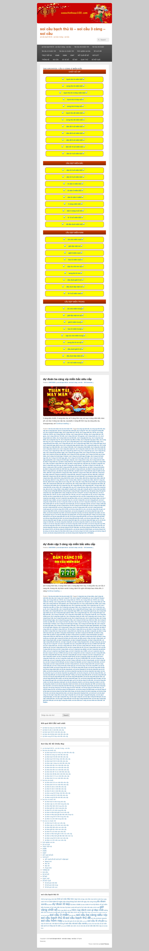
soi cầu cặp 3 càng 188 (53, 695)
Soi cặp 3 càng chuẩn (97, 638)
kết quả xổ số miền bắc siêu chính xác (67, 912)
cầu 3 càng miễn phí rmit (66, 443)
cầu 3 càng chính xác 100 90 (88, 600)
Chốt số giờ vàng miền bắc (48, 899)
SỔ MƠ (74, 60)
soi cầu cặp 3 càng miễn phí (63, 698)
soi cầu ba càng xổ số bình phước (63, 529)
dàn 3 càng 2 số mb (74, 211)
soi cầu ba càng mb (82, 673)
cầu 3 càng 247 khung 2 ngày (53, 432)
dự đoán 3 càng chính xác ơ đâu (96, 629)
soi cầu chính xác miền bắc (94, 700)
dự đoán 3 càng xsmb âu (80, 467)
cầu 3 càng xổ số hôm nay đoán (76, 454)
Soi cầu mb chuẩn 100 (81, 47)
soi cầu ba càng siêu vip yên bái (93, 525)
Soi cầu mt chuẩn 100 (49, 51)
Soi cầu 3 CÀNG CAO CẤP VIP (96, 644)
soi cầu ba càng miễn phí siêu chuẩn (73, 518)
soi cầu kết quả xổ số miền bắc (72, 921)
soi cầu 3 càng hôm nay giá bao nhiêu (66, 498)
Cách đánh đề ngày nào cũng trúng (85, 901)
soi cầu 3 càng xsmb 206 (50, 507)
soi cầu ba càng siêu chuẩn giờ (63, 522)
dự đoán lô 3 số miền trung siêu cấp (55, 810)
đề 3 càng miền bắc (76, 485)
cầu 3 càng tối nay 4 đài (55, 451)
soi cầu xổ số (90, 923)
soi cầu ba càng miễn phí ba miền (52, 518)
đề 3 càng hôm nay (64, 485)
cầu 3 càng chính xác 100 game (81, 602)
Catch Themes (105, 944)
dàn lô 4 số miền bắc (74, 153)
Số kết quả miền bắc (51, 883)
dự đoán (49, 904)
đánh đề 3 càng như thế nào (84, 474)
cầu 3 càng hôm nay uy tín (58, 441)
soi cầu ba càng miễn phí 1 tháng (86, 514)
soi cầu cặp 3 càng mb (75, 697)
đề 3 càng (75, 482)
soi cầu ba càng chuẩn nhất (51, 669)
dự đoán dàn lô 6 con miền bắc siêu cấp (56, 782)
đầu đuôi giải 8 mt (74, 349)
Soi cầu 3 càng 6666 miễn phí (78, 644)
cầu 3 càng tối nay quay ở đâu (73, 452)
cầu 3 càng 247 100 (82, 430)
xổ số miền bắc (81, 926)
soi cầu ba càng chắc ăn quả (94, 509)
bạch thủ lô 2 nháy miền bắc (74, 93)
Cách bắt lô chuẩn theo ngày (99, 899)
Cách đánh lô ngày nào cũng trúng (61, 901)
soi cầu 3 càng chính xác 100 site (66, 494)
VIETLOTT (95, 55)
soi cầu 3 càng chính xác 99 (55, 496)
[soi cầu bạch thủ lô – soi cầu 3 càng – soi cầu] (74, 23)
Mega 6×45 (48, 861)
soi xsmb (63, 926)
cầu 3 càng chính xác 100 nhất (55, 436)
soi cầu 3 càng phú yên (91, 500)
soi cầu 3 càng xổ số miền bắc (90, 662)
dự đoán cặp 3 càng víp (56, 638)
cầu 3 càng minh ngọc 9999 (81, 443)
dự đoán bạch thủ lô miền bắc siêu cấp (54, 732)
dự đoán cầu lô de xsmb (70, 638)
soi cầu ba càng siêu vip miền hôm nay (72, 525)
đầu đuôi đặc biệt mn (74, 287)
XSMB (57, 55)
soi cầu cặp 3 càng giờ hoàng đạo (85, 695)
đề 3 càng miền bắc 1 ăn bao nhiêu (92, 485)
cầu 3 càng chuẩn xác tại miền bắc (66, 438)
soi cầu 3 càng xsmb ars (65, 507)
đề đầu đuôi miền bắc (74, 224)
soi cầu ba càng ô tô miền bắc (84, 680)
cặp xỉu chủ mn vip (74, 266)
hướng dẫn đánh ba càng (58, 491)
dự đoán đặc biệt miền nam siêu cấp (55, 827)
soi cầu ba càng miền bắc (95, 673)
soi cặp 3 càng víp (95, 642)
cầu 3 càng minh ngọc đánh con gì (53, 445)
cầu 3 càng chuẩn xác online (90, 603)
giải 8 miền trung (74, 322)
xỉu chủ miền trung (74, 308)
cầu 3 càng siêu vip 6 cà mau (93, 616)
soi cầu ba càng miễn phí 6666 (95, 516)
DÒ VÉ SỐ (65, 60)
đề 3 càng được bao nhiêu (95, 483)
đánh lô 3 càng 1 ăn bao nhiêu (68, 480)
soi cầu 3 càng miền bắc (98, 653)
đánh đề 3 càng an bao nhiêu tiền (82, 472)
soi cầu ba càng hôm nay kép (73, 513)
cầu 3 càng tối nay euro (87, 451)
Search (66, 715)
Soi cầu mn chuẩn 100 (66, 51)
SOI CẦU (56, 60)
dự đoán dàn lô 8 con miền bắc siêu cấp (56, 784)
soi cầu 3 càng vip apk (49, 505)
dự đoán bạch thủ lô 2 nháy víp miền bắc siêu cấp (59, 752)
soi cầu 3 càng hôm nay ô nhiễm (78, 651)
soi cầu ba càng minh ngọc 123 (93, 518)
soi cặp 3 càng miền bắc (95, 640)
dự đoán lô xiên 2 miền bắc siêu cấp (53, 730)
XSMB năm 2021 (71, 926)
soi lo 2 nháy (48, 926)
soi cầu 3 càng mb (85, 653)
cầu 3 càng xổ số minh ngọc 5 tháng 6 (57, 456)
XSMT (72, 55)
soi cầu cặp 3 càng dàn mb (68, 695)
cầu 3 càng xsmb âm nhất (97, 460)
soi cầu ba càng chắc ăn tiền (96, 667)
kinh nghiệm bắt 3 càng (58, 493)
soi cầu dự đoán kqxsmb (99, 918)
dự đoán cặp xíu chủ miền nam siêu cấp (57, 825)
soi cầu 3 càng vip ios (62, 505)
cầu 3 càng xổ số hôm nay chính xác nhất (85, 620)
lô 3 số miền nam (74, 293)
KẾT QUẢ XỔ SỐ (83, 55)
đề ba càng (93, 487)
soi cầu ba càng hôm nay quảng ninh (65, 514)
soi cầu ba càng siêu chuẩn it (91, 682)
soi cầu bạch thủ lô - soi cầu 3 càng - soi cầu (69, 382)
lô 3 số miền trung (74, 362)
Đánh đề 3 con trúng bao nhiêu (88, 476)
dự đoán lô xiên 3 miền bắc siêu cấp (55, 789)
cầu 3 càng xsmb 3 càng (82, 460)
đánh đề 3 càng (51, 472)
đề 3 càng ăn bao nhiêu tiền (54, 483)
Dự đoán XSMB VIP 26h (87, 904)
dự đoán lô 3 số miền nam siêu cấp (55, 831)
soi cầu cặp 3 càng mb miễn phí (92, 697)
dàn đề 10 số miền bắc (74, 147)
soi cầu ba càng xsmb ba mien (56, 533)
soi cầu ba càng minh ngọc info (71, 520)
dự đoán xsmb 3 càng (80, 471)
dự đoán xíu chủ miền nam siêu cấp (55, 840)
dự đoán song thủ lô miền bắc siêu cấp (56, 795)
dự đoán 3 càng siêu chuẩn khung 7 (72, 465)
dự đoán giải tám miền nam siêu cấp (55, 829)
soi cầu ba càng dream (64, 511)
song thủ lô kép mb (74, 106)
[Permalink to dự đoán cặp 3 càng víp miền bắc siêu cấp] (67, 583)
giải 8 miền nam (74, 253)
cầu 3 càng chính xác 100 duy (79, 434)
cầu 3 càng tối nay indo (92, 618)
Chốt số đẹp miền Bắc (83, 899)
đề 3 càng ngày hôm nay (67, 487)
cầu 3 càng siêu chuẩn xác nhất (85, 449)
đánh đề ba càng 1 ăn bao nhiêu (73, 478)
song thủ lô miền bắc (74, 86)
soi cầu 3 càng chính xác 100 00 (67, 645)
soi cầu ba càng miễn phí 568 (78, 516)
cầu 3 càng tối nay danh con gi (71, 451)
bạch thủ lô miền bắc (74, 79)
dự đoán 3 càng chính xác (50, 462)
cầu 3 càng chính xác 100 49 (88, 432)
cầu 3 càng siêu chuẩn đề (98, 447)
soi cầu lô (85, 921)
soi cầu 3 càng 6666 (63, 644)
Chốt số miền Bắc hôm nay (67, 899)
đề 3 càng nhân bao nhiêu (81, 487)
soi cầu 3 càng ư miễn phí (98, 504)
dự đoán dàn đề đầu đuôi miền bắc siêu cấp (55, 734)
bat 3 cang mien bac (51, 430)
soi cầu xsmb (81, 923)
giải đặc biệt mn (75, 246)
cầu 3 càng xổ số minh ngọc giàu (58, 458)
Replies (91, 533)
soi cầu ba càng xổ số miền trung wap (83, 531)
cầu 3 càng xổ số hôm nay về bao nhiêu (85, 622)
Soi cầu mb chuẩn (98, 47)
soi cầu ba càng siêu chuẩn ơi (56, 524)
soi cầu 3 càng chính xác (91, 493)
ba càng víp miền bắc (83, 429)
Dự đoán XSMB (75, 904)
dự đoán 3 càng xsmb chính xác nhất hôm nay (56, 469)
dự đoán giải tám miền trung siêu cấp (56, 808)
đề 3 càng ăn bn (67, 483)
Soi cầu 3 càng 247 (77, 493)
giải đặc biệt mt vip (74, 315)
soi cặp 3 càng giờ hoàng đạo (78, 640)
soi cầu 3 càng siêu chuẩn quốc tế (65, 658)
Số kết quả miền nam (51, 887)
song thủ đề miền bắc (74, 120)
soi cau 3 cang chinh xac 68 (84, 494)
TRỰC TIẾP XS (47, 55)
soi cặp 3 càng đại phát (63, 640)
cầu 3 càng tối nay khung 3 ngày (55, 452)
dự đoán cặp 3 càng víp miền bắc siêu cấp (69, 544)
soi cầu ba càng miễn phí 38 (83, 675)
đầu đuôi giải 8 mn (75, 280)
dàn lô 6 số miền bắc (74, 170)
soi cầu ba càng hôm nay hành (55, 513)
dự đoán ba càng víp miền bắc (65, 471)
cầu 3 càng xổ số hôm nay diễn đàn (56, 454)
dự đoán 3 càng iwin (97, 463)
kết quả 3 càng (70, 491)
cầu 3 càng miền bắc (53, 609)
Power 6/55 (48, 868)
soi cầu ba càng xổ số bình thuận (82, 529)
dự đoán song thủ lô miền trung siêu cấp (57, 817)
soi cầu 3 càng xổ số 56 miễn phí (78, 505)
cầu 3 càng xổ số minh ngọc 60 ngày (79, 456)
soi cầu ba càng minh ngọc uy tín (89, 520)
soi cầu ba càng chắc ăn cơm (77, 509)
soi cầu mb (70, 923)
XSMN (65, 55)
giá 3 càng (77, 489)
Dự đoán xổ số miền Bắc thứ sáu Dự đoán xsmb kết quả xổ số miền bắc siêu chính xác (71, 907)
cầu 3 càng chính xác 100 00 (71, 432)
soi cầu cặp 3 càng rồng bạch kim (81, 698)
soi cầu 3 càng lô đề (79, 500)
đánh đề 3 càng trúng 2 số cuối (70, 476)
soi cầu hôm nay (51, 920)
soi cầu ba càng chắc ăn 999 (60, 509)
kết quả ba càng (94, 491)
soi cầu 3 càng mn (82, 655)
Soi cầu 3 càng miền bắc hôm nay (52, 655)
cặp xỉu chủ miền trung (74, 335)
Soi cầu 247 (72, 915)
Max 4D (47, 866)
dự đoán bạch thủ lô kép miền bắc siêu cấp (57, 759)
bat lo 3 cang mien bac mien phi (67, 430)
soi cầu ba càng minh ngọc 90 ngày (91, 678)
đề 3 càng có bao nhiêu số (80, 483)
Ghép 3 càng (60, 489)
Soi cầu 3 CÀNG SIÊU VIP (83, 658)
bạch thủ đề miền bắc (74, 113)
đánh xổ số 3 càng (64, 482)
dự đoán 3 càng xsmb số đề (94, 469)
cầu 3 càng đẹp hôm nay (84, 438)
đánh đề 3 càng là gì (55, 474)
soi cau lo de (46, 915)
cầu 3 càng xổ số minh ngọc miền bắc (79, 458)
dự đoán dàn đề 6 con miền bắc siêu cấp (57, 767)
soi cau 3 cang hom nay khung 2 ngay (89, 498)
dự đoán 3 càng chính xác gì (84, 462)
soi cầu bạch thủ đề (78, 917)
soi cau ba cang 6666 (92, 665)
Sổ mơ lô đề (98, 51)
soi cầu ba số (93, 693)
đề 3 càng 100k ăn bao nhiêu (87, 482)
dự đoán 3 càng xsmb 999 (64, 467)
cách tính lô (44, 901)
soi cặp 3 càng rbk (66, 642)
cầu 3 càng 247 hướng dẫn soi (81, 598)
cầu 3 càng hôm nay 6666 (79, 605)
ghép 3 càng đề (69, 489)
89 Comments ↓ (89, 382)
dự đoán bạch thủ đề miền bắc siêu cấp (56, 757)
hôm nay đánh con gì (64, 910)
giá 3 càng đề (84, 489)
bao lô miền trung (74, 329)
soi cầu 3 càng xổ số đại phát (97, 505)
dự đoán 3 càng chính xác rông (58, 463)
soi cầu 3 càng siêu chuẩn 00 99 (66, 656)
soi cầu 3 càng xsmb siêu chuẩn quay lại (63, 665)
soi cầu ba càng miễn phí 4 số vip (59, 516)
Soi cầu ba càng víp (54, 687)
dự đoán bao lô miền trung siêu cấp (55, 802)
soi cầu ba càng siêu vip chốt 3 (52, 525)
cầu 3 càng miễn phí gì (73, 441)
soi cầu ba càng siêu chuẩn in (81, 522)
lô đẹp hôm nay (85, 912)
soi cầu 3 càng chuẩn (62, 649)
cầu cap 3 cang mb (93, 627)
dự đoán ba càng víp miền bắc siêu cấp (67, 379)
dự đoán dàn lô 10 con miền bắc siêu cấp (57, 776)
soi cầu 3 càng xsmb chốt (80, 507)
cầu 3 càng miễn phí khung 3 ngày (90, 441)
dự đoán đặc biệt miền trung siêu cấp (56, 806)
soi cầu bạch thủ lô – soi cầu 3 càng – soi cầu (72, 31)
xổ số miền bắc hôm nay (94, 926)
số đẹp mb (69, 493)
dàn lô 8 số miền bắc (74, 177)
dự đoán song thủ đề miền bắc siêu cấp (56, 797)
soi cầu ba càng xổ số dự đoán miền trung (60, 531)
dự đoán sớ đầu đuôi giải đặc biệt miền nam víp (59, 836)
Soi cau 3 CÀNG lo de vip (60, 653)
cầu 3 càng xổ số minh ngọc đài (87, 623)
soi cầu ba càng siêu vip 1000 (96, 524)
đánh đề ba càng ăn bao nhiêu (91, 478)
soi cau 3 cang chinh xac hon (72, 496)
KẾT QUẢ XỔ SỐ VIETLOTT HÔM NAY (56, 859)
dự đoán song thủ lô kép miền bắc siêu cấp (55, 736)
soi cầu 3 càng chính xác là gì (89, 496)
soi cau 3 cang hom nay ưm (65, 500)
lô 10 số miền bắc (74, 217)
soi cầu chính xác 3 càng (79, 700)
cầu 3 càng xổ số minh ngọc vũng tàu (63, 460)
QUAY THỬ (84, 60)
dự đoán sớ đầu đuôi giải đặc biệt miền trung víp (59, 814)
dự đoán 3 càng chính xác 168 (67, 462)
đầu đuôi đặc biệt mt (74, 356)
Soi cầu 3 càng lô (48, 653)
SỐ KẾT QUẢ (96, 60)
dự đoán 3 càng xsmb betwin (96, 467)
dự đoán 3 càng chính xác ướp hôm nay (79, 463)
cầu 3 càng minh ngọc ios (91, 445)
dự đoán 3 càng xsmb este (77, 469)
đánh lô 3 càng (55, 480)
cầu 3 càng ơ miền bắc (67, 447)
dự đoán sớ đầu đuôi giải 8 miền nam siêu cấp (58, 834)
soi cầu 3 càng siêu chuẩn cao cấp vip (67, 502)
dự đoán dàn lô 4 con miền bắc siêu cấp (56, 778)
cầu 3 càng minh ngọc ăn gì (98, 443)
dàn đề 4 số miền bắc (74, 126)
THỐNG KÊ (45, 60)
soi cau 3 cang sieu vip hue (82, 504)
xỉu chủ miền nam (74, 239)
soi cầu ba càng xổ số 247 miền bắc (69, 527)
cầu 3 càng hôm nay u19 (85, 607)
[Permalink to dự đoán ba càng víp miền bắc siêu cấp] (68, 415)
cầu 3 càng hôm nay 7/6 (53, 440)
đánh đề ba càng (59, 478)
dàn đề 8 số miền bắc (74, 140)
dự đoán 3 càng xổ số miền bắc (92, 465)
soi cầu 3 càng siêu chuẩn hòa (87, 502)
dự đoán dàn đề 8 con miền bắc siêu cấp (57, 770)
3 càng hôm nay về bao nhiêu (85, 596)
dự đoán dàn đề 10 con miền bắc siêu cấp (57, 772)
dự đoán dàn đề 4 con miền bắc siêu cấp (57, 765)
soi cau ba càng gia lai (78, 511)
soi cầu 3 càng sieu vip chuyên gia (64, 504)
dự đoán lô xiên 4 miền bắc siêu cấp (55, 791)
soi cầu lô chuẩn (96, 920)
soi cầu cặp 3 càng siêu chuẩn (62, 700)
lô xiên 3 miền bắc (74, 190)
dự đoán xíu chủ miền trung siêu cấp (55, 819)
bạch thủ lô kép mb (74, 99)
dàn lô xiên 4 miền (74, 197)
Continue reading (63, 423)
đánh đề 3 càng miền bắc (68, 474)
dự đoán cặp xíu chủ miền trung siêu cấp (57, 804)
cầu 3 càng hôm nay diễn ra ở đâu (70, 440)
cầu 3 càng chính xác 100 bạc (61, 434)
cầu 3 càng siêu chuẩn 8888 (82, 447)
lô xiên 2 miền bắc (74, 184)
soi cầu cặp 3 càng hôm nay (61, 697)
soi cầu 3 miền (59, 914)
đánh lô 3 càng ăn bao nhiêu (85, 480)
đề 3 (71, 482)
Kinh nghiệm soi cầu (83, 51)
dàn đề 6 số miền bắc (74, 133)
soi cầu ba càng (80, 665)
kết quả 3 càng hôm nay (82, 491)
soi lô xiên (57, 925)
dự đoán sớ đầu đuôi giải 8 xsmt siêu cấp (57, 812)
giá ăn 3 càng (93, 489)
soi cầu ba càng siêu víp (91, 914)
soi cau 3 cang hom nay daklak (78, 649)
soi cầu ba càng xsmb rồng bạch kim (76, 533)
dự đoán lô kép (61, 904)
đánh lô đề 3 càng (53, 482)
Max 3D (47, 863)
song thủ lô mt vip (74, 342)
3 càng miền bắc (74, 204)
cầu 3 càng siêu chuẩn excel (51, 449)
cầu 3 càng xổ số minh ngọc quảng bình (87, 625)
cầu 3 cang (57, 598)
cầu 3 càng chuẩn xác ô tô (92, 436)
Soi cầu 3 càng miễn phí (70, 655)
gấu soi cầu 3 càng (51, 489)
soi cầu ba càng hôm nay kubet (91, 513)
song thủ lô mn (74, 273)
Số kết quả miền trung (51, 885)
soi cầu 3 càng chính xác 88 (59, 647)
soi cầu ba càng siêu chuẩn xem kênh (76, 524)
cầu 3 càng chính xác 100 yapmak (75, 436)
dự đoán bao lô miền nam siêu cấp (55, 823)
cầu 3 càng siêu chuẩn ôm (67, 449)
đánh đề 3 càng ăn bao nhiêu (64, 472)
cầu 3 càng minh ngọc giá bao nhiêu (73, 445)
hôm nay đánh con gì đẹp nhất (87, 909)
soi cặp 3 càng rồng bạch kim (80, 642)
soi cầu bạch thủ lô (53, 917)
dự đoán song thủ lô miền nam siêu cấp (56, 838)
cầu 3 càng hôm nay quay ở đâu (90, 440)
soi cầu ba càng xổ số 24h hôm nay (90, 527)
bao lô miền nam (74, 259)
